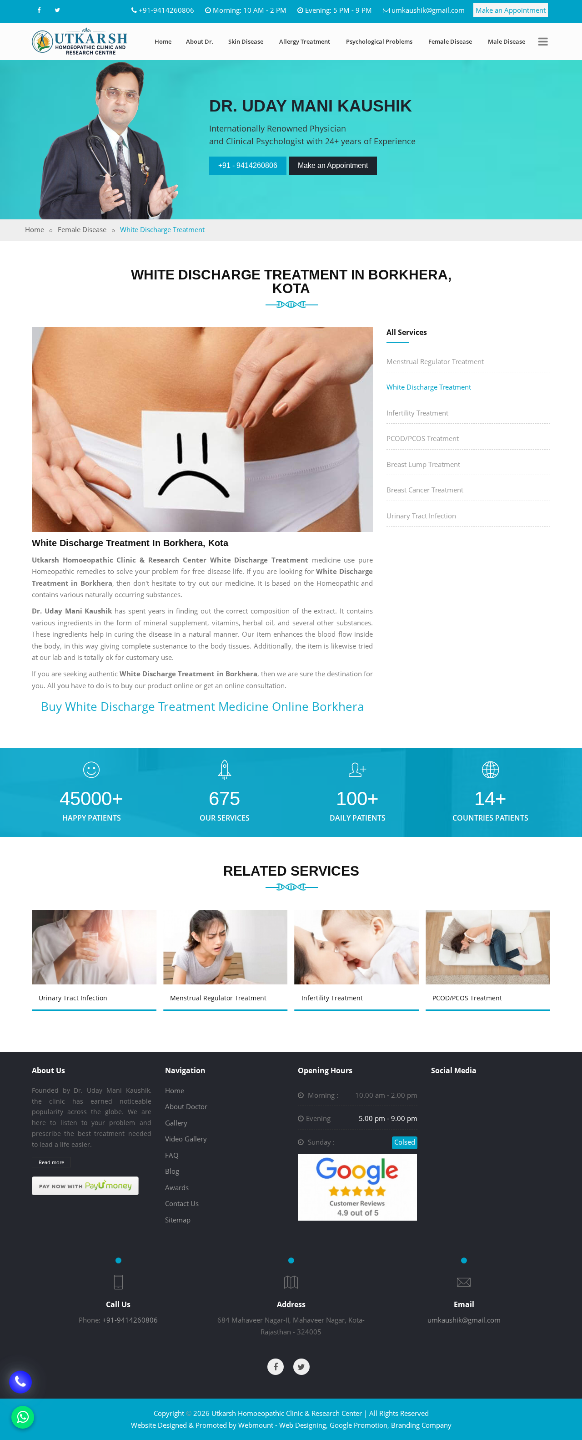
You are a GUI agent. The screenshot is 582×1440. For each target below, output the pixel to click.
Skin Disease (245, 41)
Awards (177, 1187)
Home (163, 41)
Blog (172, 1171)
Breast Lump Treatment (423, 464)
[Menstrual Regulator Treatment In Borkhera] (227, 934)
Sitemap (178, 1219)
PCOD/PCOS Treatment (422, 438)
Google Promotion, (359, 1425)
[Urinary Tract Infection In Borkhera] (95, 934)
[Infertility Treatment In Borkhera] (358, 934)
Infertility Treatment (417, 412)
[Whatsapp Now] (22, 1417)
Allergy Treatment (304, 41)
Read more (51, 1162)
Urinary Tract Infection (421, 515)
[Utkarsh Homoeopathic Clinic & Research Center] (79, 41)
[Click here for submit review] (357, 1186)
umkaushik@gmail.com (428, 10)
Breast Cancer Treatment (424, 489)
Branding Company (421, 1425)
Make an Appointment (511, 10)
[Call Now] (20, 1383)
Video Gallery (186, 1138)
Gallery (176, 1122)
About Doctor (186, 1106)
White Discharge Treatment (428, 386)
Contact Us (182, 1203)
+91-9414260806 (166, 10)
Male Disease (506, 41)
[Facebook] (38, 10)
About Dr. (200, 41)
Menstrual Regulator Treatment (435, 361)
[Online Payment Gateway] (85, 1185)
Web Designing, (303, 1425)
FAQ (172, 1155)
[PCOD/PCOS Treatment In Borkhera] (490, 934)
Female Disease (450, 41)
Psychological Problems (379, 41)
